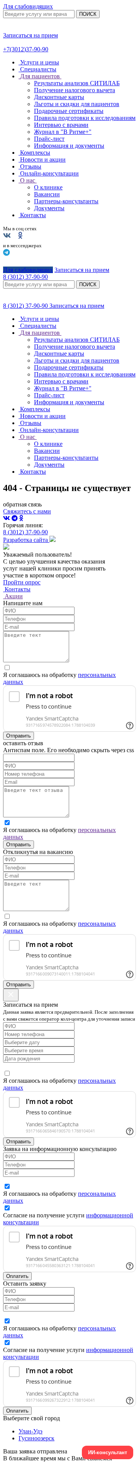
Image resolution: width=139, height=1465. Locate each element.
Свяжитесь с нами (27, 511)
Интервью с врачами (61, 125)
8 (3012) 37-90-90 (26, 305)
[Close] (11, 995)
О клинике (48, 187)
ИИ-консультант (107, 1452)
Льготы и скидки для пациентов (76, 104)
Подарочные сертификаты (68, 111)
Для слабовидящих (28, 6)
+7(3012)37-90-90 (25, 49)
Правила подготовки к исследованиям (85, 118)
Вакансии (47, 194)
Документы (49, 208)
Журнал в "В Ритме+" (63, 131)
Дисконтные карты (59, 97)
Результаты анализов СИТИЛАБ (77, 83)
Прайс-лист (49, 138)
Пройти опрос (22, 582)
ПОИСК (88, 14)
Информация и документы (69, 145)
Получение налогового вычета (74, 90)
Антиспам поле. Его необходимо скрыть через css (68, 750)
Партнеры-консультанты (66, 201)
